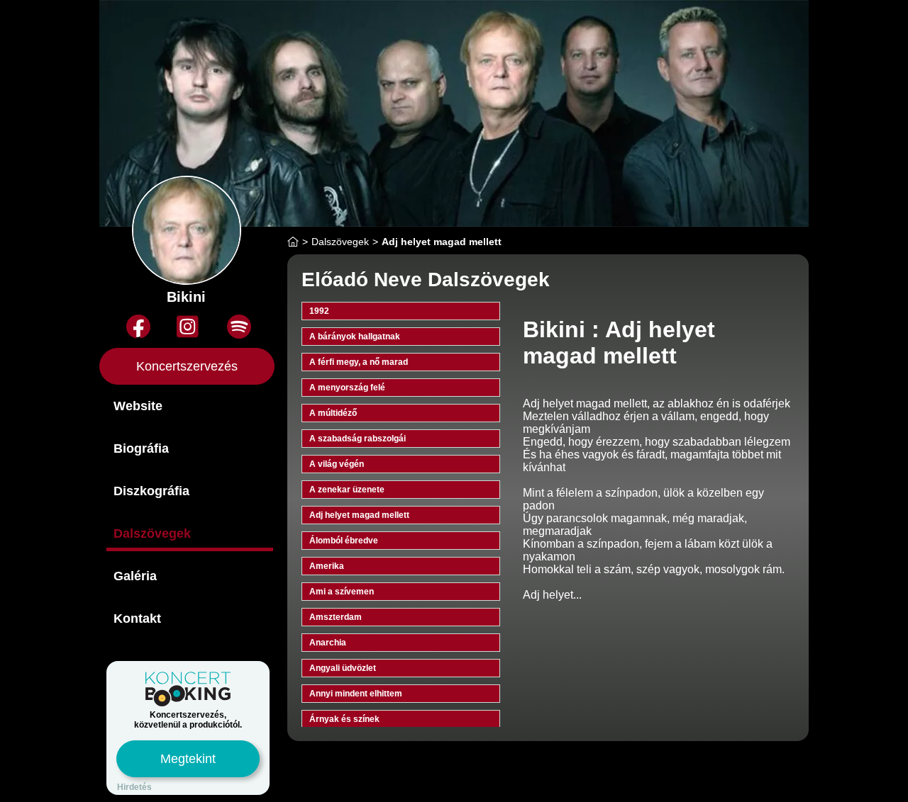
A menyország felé (347, 387)
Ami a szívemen (341, 592)
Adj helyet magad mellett (359, 515)
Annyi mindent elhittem (355, 694)
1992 (319, 311)
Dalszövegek (152, 533)
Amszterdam (335, 617)
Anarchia (327, 643)
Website (138, 406)
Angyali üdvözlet (342, 668)
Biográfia (141, 448)
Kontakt (137, 618)
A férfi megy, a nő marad (358, 362)
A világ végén (336, 464)
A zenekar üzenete (346, 490)
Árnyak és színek (344, 719)
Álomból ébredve (343, 541)
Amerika (326, 566)
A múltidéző (333, 413)
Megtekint (188, 759)
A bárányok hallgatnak (354, 336)
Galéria (135, 576)
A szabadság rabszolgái (357, 439)
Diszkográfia (151, 491)
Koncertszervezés (187, 366)
